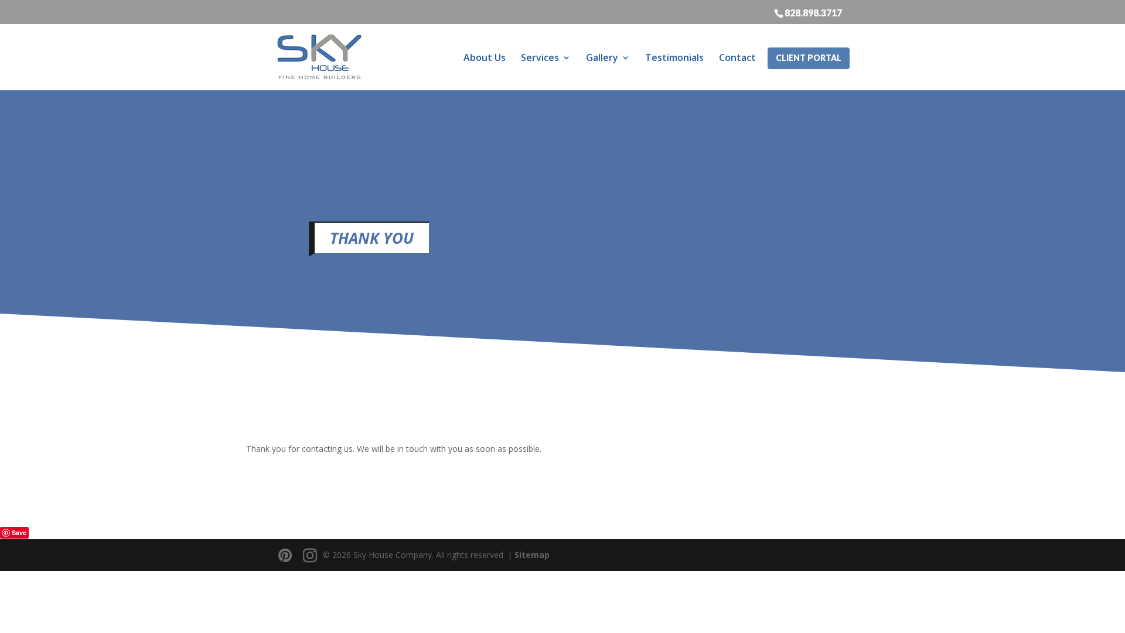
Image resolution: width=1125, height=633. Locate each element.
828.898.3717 (813, 12)
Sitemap (532, 554)
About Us (484, 57)
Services (540, 57)
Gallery (602, 57)
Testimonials (674, 57)
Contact (737, 57)
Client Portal (808, 58)
